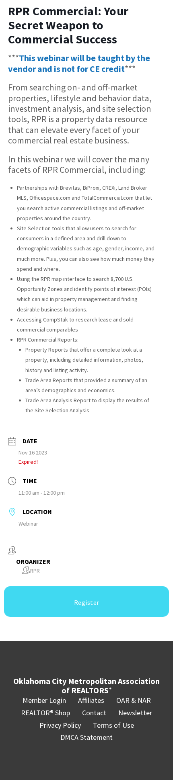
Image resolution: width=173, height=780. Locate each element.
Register (86, 602)
